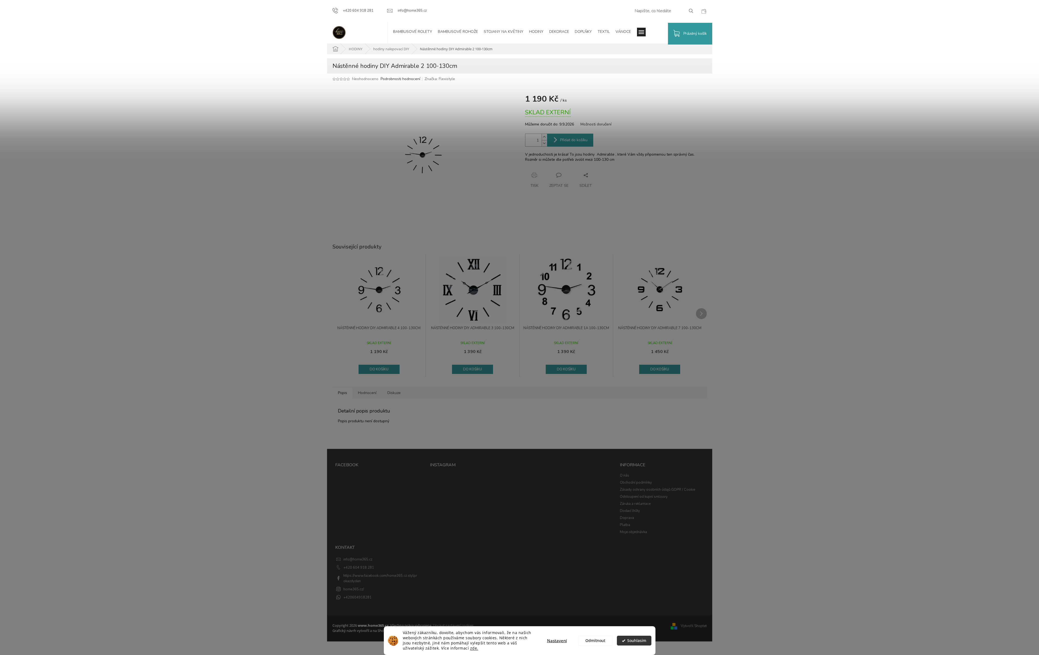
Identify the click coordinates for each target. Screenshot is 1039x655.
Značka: (440, 78)
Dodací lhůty (630, 510)
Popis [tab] (342, 392)
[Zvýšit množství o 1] (544, 137)
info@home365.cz (357, 559)
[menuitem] (415, 32)
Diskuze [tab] (394, 392)
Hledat (693, 10)
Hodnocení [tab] (367, 392)
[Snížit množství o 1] (544, 143)
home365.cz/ (353, 589)
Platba (625, 524)
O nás (624, 475)
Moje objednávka (633, 532)
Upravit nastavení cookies (453, 625)
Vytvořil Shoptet (694, 625)
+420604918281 (357, 597)
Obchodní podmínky (636, 482)
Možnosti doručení (595, 124)
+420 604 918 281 (358, 567)
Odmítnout (595, 640)
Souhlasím (636, 640)
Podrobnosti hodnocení (400, 78)
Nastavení (557, 640)
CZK (703, 11)
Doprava (627, 517)
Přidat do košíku (574, 140)
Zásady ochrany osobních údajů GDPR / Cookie (657, 489)
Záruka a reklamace (635, 503)
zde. (474, 648)
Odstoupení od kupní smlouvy (644, 496)
